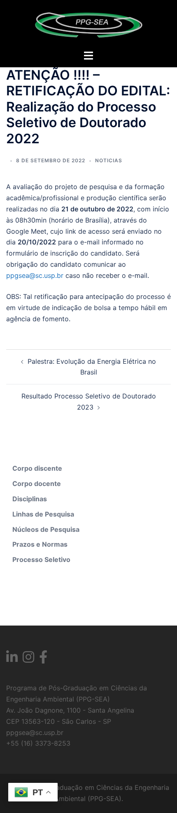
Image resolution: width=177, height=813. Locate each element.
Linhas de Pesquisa (43, 514)
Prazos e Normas (40, 544)
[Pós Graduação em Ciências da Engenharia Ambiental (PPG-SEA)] (88, 24)
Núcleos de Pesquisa (45, 529)
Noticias (108, 160)
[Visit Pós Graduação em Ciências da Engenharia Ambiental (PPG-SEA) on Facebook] (43, 659)
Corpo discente (37, 468)
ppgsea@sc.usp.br (34, 275)
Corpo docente (36, 483)
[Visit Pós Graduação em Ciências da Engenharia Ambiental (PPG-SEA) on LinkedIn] (12, 659)
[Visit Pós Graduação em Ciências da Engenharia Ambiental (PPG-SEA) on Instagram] (28, 659)
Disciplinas (29, 499)
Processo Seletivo (41, 559)
